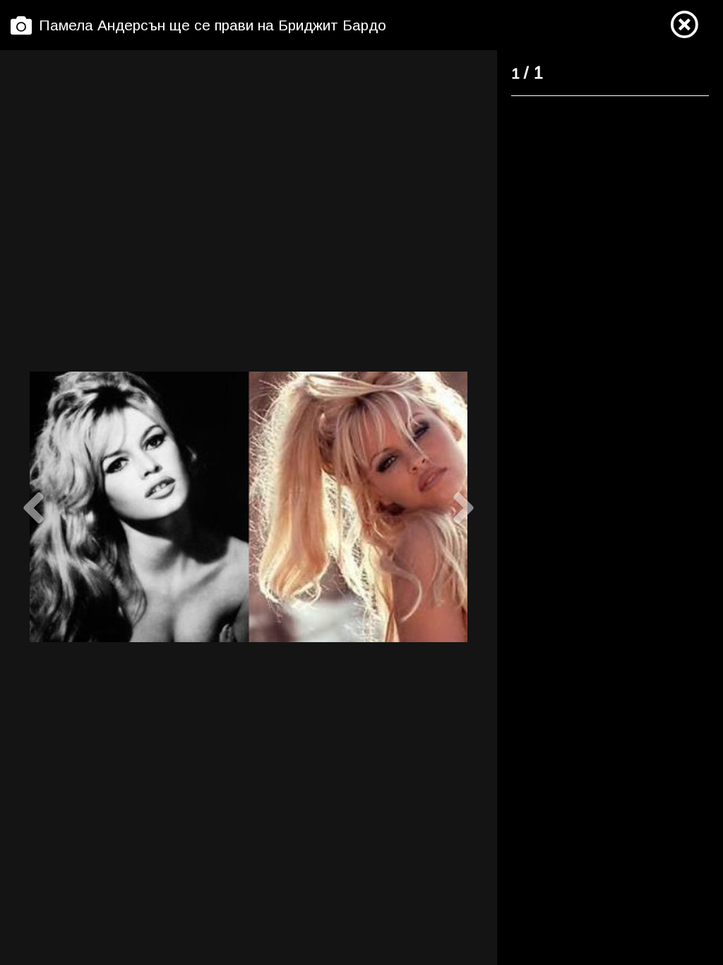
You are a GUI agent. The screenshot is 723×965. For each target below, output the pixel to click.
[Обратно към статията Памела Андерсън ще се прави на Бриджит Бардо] (684, 25)
